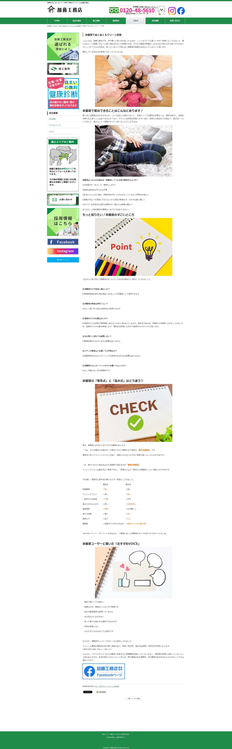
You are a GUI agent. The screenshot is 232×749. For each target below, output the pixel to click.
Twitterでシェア (63, 260)
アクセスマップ (55, 125)
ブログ (55, 26)
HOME (49, 26)
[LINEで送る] (101, 692)
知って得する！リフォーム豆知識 (70, 26)
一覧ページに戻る (133, 698)
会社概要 (52, 119)
